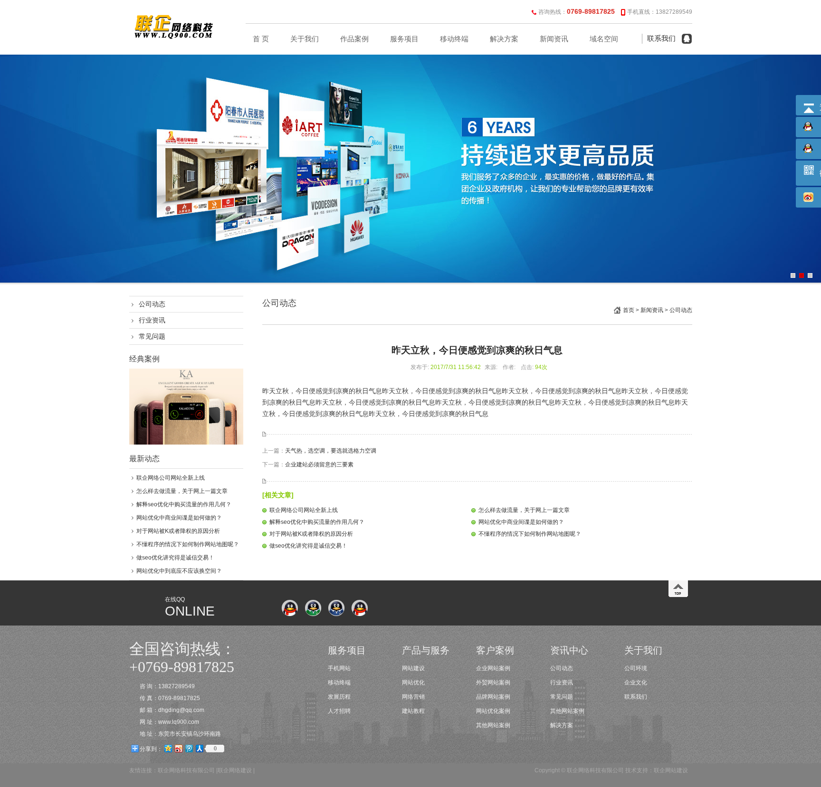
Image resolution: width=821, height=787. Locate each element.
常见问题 (152, 336)
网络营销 (413, 696)
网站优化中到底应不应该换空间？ (179, 571)
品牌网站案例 (493, 696)
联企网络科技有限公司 (186, 770)
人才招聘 (339, 711)
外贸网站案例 (493, 682)
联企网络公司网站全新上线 (170, 477)
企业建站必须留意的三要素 (319, 464)
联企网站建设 (671, 770)
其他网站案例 (493, 725)
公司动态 (152, 304)
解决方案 (504, 39)
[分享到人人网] (199, 748)
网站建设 (413, 668)
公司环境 (635, 668)
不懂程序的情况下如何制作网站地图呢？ (187, 544)
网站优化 (413, 682)
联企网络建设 (235, 770)
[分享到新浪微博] (178, 748)
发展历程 (339, 696)
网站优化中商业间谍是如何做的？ (179, 517)
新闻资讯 (554, 39)
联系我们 (661, 38)
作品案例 (354, 39)
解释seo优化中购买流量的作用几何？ (183, 504)
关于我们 (304, 39)
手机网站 (339, 668)
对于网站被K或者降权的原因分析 (178, 531)
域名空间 (604, 39)
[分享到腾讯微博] (188, 748)
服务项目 (404, 39)
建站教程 (413, 711)
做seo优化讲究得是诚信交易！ (175, 557)
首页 (628, 310)
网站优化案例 (493, 711)
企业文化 (635, 682)
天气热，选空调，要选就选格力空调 (330, 450)
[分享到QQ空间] (167, 748)
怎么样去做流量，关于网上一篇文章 (182, 491)
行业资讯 (152, 320)
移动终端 (454, 39)
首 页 (261, 39)
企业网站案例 (493, 668)
